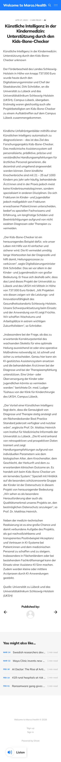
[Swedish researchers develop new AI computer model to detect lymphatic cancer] (30, 652)
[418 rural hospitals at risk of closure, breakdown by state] (30, 677)
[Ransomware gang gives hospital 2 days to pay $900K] (30, 686)
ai (45, 20)
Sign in (30, 732)
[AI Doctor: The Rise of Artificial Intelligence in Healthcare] (30, 669)
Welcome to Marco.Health (24, 5)
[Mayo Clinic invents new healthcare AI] (30, 661)
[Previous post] (5, 612)
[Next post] (56, 612)
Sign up (30, 728)
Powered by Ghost (31, 740)
